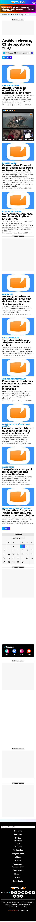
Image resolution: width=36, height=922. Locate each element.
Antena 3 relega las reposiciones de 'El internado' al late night (16, 90)
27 (4, 562)
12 (32, 550)
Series (18, 838)
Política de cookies (11, 904)
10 (22, 550)
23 (18, 558)
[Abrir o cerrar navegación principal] (2, 2)
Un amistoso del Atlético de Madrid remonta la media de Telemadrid (17, 431)
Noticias (14, 15)
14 (9, 554)
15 (13, 554)
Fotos (18, 861)
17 (22, 554)
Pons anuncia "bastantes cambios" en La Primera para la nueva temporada (17, 384)
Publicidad (12, 907)
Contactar (19, 907)
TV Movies (18, 846)
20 (4, 558)
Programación (18, 853)
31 (22, 562)
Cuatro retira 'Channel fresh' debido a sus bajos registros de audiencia (17, 168)
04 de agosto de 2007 (22, 53)
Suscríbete (18, 881)
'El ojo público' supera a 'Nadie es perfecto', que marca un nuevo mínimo (18, 513)
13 (4, 554)
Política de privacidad (27, 902)
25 (27, 558)
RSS (25, 907)
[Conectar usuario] (34, 2)
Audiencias (18, 850)
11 (27, 550)
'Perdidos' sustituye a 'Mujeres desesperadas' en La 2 (16, 342)
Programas (18, 864)
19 (32, 554)
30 (18, 562)
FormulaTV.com (13, 910)
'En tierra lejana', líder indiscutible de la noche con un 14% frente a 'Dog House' (17, 9)
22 (13, 558)
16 (18, 554)
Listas (18, 843)
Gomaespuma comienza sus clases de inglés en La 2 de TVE (17, 216)
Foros (18, 877)
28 (9, 562)
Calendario (18, 840)
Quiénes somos (6, 902)
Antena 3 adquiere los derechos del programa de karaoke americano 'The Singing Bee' (16, 300)
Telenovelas (18, 870)
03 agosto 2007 (25, 15)
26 (32, 558)
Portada (18, 831)
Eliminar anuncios (19, 20)
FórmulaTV (5, 15)
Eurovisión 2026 (18, 867)
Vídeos (18, 857)
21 (9, 558)
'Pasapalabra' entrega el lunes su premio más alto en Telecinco (17, 472)
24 (23, 558)
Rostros (18, 874)
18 (27, 554)
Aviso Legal (15, 902)
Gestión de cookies (24, 904)
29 (13, 562)
